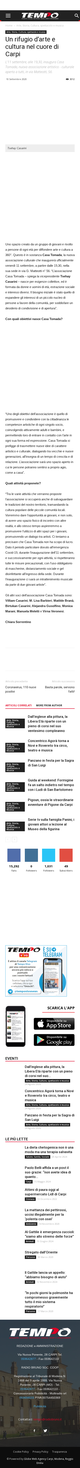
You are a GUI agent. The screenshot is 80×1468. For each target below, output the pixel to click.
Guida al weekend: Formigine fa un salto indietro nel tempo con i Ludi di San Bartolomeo (51, 785)
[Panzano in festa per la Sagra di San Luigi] (13, 1121)
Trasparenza (59, 1451)
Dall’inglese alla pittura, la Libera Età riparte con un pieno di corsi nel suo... (49, 1071)
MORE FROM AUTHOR (49, 705)
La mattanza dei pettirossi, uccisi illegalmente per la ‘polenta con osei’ (46, 1214)
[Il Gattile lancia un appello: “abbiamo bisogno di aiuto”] (13, 1278)
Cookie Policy (21, 1451)
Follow (31, 850)
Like (14, 850)
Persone (30, 1257)
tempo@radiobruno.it (47, 1419)
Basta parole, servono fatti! (60, 689)
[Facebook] (34, 1431)
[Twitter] (45, 1431)
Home (9, 25)
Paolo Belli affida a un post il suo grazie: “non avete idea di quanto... (48, 1172)
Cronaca (30, 1199)
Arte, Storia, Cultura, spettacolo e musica (40, 25)
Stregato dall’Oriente (41, 1252)
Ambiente (31, 1223)
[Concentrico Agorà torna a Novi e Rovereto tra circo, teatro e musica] (13, 1097)
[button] (77, 15)
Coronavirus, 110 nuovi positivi (20, 689)
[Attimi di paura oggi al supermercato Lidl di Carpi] (13, 1195)
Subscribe (66, 850)
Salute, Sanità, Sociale (37, 1156)
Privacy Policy (40, 1451)
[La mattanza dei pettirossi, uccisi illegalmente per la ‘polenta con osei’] (13, 1216)
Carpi (28, 1181)
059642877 (28, 1359)
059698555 (26, 1397)
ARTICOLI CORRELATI (18, 705)
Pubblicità (40, 1406)
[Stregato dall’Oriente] (13, 1258)
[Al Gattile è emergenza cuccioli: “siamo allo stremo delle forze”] (13, 1238)
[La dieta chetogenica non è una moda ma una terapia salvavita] (13, 1153)
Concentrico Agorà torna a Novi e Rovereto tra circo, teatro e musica (48, 745)
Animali (30, 1241)
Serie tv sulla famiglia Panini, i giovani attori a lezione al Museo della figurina (51, 824)
